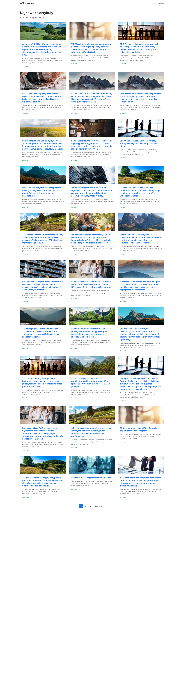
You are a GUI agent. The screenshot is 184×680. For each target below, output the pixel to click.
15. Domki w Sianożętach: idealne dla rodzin (91, 478)
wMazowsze (27, 3)
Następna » (99, 506)
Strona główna (158, 3)
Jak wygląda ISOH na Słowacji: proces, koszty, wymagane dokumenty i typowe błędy (138, 143)
